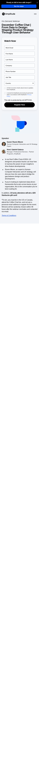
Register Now (19, 105)
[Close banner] (37, 2)
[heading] (18, 2)
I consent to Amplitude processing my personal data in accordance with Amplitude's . (20, 94)
